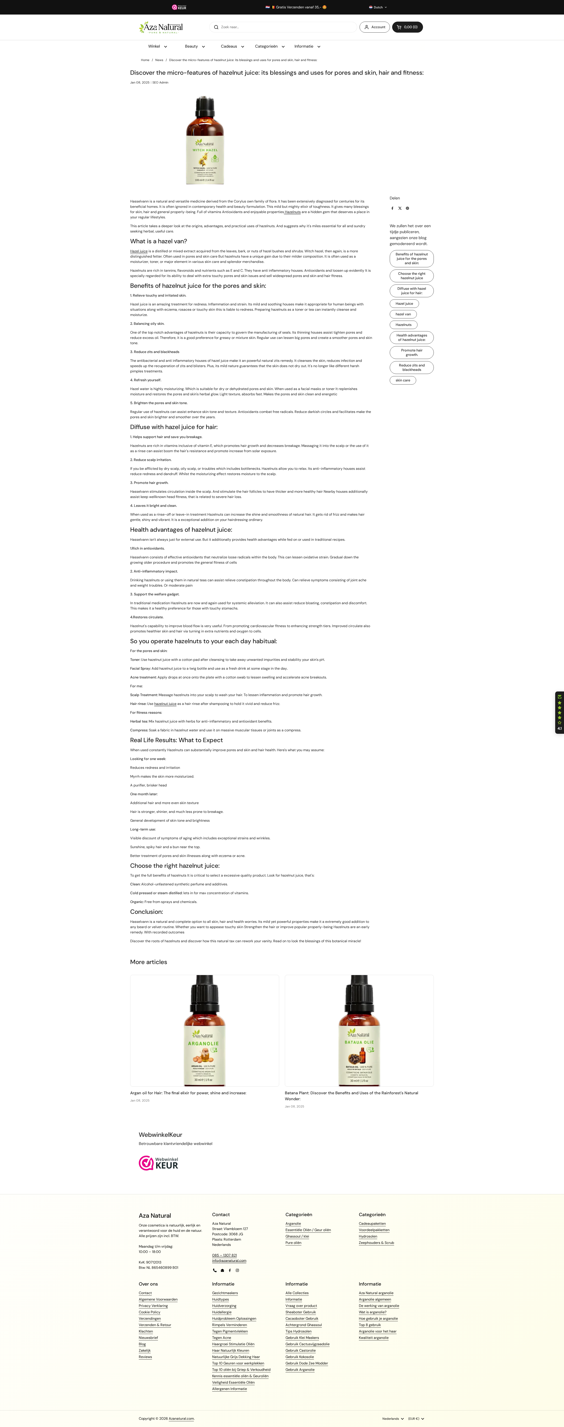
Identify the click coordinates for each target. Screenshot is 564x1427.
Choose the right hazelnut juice (411, 275)
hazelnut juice (165, 703)
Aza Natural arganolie (376, 1293)
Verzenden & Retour (155, 1325)
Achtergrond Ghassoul (304, 1325)
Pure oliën (293, 1242)
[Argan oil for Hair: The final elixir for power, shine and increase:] (204, 1031)
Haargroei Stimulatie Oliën (233, 1344)
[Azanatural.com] (161, 27)
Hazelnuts (404, 324)
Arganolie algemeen (375, 1299)
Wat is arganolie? (372, 1312)
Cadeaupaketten (372, 1223)
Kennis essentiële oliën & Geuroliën (240, 1376)
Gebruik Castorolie (301, 1350)
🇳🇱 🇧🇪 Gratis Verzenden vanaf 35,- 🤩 (296, 7)
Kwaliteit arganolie (374, 1337)
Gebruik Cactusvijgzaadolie (308, 1344)
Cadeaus (229, 46)
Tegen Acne (221, 1337)
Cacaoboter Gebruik (302, 1318)
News (159, 60)
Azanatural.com (181, 1418)
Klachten (146, 1331)
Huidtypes (220, 1299)
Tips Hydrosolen (299, 1331)
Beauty (192, 46)
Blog (142, 1344)
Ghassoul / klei (297, 1236)
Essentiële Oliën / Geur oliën (308, 1230)
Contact (145, 1293)
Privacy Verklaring (153, 1305)
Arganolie (293, 1223)
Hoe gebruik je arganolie (378, 1318)
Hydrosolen (368, 1236)
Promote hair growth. (412, 352)
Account (378, 27)
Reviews (145, 1357)
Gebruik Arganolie (300, 1369)
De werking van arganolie (379, 1305)
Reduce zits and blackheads (412, 367)
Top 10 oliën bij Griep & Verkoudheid (241, 1369)
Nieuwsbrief (148, 1337)
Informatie (304, 46)
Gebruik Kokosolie (300, 1357)
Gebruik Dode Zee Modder (307, 1363)
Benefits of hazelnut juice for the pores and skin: (412, 258)
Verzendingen (150, 1318)
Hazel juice (404, 303)
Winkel (154, 46)
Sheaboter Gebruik (301, 1312)
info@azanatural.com (229, 1260)
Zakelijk (145, 1350)
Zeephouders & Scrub (376, 1242)
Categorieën (267, 46)
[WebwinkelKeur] (158, 1169)
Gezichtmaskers (225, 1293)
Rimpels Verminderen (229, 1325)
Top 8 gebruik (370, 1325)
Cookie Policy (149, 1312)
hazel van (403, 314)
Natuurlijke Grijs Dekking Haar (236, 1357)
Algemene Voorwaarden (158, 1299)
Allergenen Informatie (229, 1388)
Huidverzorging (224, 1305)
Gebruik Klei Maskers (302, 1337)
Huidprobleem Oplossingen (234, 1318)
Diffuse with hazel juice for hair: (411, 290)
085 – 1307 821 (224, 1255)
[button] (378, 7)
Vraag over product (301, 1305)
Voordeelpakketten (374, 1230)
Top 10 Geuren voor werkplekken (238, 1363)
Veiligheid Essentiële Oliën (233, 1382)
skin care (403, 380)
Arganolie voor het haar (378, 1331)
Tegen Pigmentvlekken (230, 1331)
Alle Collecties (297, 1293)
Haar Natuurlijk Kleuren (230, 1350)
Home (145, 60)
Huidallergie (222, 1312)
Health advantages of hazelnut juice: (412, 337)
